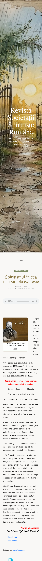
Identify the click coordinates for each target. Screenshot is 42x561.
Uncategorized (21, 270)
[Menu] (21, 259)
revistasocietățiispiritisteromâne (22, 288)
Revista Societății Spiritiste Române (21, 120)
